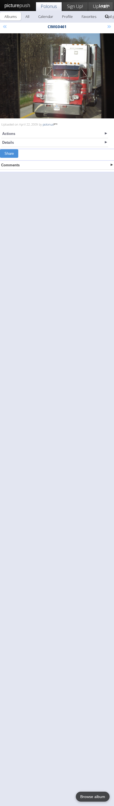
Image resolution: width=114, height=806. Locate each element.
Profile (67, 16)
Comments (10, 165)
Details (8, 142)
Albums (10, 16)
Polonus (49, 6)
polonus (48, 124)
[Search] (106, 16)
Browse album (92, 796)
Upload (100, 6)
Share (9, 153)
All (27, 16)
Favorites (89, 16)
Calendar (45, 16)
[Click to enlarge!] (57, 75)
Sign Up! (75, 6)
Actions (8, 134)
